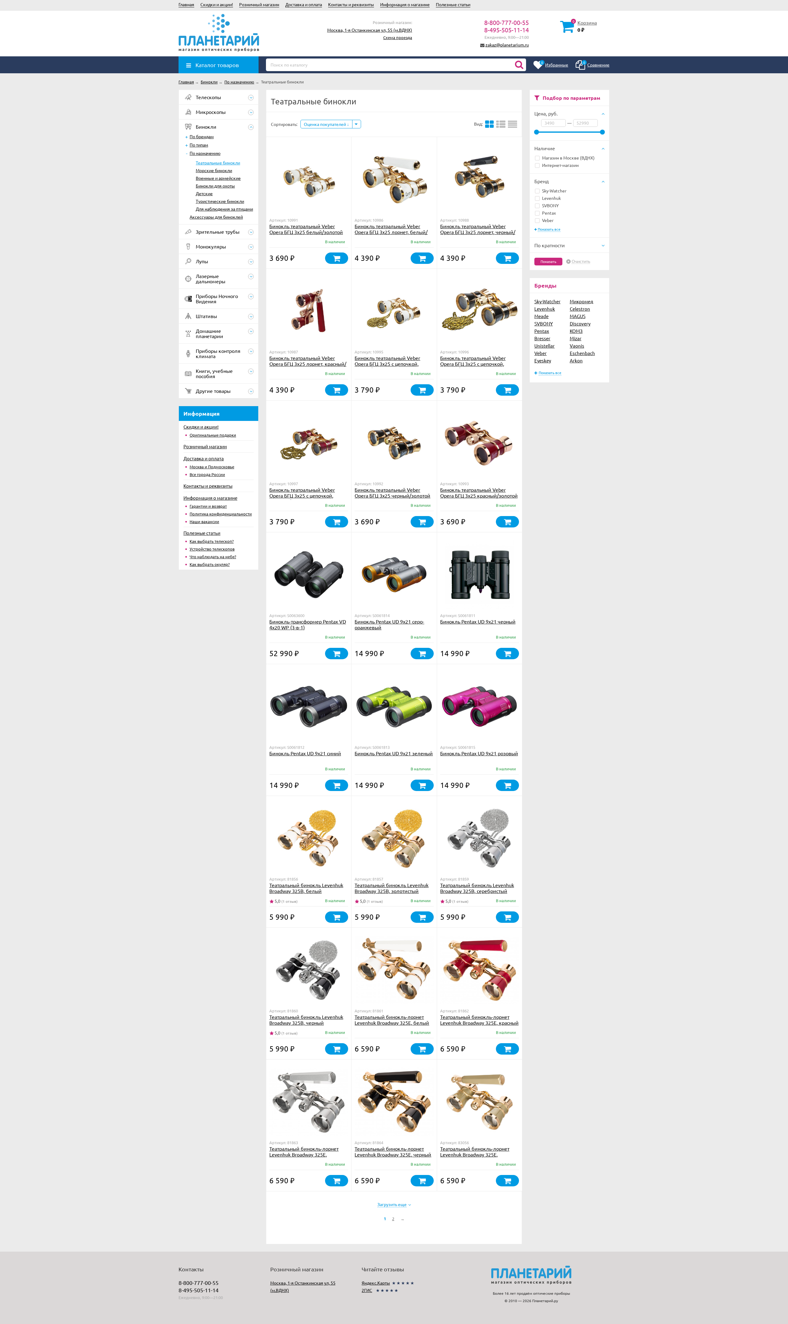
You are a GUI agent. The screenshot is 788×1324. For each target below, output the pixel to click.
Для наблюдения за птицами (224, 209)
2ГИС (367, 1290)
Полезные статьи (453, 4)
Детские (204, 193)
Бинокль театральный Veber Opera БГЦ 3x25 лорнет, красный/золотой (307, 364)
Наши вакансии (204, 521)
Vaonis (577, 346)
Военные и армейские (218, 178)
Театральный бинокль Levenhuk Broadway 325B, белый (306, 888)
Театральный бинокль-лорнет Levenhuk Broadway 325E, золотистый (474, 1154)
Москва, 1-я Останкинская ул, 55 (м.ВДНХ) (369, 30)
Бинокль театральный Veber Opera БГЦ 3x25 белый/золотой (306, 229)
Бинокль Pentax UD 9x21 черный (478, 621)
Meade (541, 316)
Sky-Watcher (554, 190)
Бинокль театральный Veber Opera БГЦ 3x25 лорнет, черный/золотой (477, 232)
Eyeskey (542, 360)
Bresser (542, 338)
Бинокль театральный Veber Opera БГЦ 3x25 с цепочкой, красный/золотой (302, 495)
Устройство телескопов (212, 548)
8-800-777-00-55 (506, 22)
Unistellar (544, 346)
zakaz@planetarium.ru (507, 44)
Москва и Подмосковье (212, 466)
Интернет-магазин (560, 165)
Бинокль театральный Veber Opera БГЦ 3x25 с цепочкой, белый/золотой (387, 364)
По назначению (205, 153)
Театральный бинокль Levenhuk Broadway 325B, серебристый (477, 888)
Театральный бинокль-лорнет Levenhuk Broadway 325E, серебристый (304, 1154)
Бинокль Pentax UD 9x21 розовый (479, 753)
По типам (199, 144)
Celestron (580, 309)
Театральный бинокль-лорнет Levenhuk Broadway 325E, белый (392, 1020)
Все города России (207, 474)
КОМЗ (576, 331)
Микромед (581, 301)
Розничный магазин (259, 4)
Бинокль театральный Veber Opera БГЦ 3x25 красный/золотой (479, 492)
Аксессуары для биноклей (216, 217)
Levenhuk (551, 198)
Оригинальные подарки (213, 435)
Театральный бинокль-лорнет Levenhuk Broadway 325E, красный (479, 1020)
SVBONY (550, 205)
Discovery (580, 323)
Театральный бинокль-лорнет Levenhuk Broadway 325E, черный (393, 1151)
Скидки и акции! (216, 4)
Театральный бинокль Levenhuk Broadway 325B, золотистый (391, 888)
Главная (186, 4)
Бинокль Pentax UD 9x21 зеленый (394, 753)
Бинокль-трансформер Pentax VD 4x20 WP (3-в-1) (307, 624)
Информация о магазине (405, 4)
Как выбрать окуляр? (210, 564)
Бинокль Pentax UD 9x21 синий (305, 753)
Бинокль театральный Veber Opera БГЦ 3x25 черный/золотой (392, 492)
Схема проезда (397, 37)
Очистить (581, 261)
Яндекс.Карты (376, 1283)
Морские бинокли (214, 170)
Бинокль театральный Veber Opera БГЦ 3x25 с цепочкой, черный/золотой (473, 364)
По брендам (202, 136)
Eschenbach (582, 353)
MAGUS (577, 316)
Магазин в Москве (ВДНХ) (568, 157)
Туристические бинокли (220, 201)
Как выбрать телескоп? (212, 541)
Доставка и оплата (303, 4)
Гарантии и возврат (208, 506)
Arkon (576, 360)
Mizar (575, 338)
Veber (547, 220)
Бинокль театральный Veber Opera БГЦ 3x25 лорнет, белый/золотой (391, 232)
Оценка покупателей (325, 124)
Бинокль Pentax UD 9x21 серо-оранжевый (389, 624)
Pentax (549, 213)
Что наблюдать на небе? (213, 556)
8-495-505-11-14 (506, 30)
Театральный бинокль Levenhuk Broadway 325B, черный (306, 1020)
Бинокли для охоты (215, 185)
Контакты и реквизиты (351, 4)
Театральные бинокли (218, 162)
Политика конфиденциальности (221, 513)
